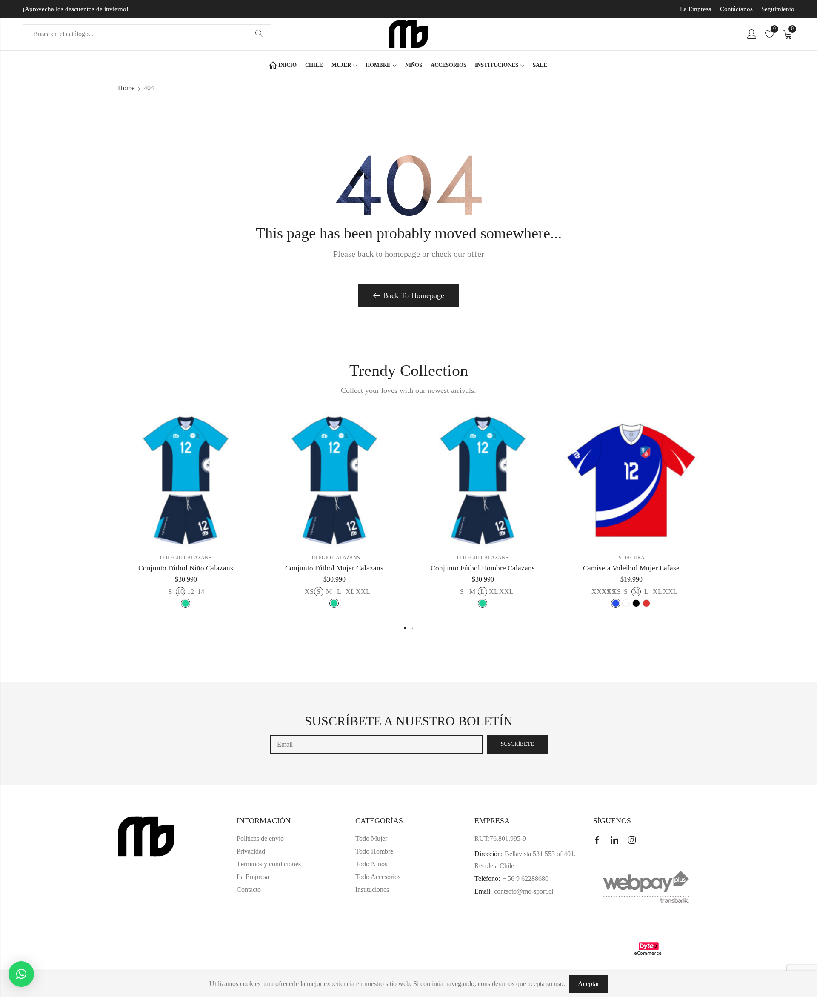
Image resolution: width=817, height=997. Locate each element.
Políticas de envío (260, 838)
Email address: (376, 744)
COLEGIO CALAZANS (185, 558)
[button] (405, 628)
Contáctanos (736, 9)
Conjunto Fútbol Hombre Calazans (483, 568)
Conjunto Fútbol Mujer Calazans (334, 568)
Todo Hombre (374, 851)
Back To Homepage (413, 295)
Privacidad (251, 851)
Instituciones (372, 889)
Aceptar (588, 983)
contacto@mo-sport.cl (523, 891)
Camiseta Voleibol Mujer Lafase (631, 568)
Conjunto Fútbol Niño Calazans (185, 568)
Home (126, 88)
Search (259, 34)
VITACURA (631, 558)
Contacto (249, 889)
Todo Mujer (371, 838)
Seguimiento (777, 9)
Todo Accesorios (377, 876)
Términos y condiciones (269, 864)
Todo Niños (371, 864)
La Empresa (695, 9)
